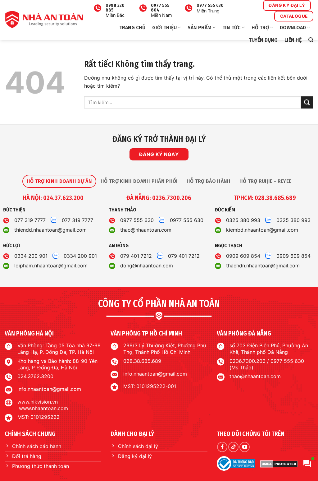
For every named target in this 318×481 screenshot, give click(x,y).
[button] (310, 40)
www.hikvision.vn (37, 402)
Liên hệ (293, 40)
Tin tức (231, 27)
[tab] (59, 181)
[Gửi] (307, 102)
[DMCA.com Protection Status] (279, 464)
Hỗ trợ (260, 27)
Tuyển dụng (263, 40)
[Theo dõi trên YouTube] (244, 447)
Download (293, 27)
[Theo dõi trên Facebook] (222, 447)
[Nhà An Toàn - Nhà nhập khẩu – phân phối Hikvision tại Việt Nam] (44, 19)
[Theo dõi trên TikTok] (233, 447)
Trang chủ (132, 27)
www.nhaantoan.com (43, 408)
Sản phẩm (199, 27)
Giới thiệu (164, 27)
